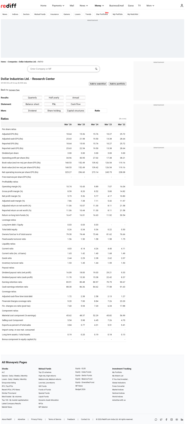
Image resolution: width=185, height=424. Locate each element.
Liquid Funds (44, 397)
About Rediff (7, 419)
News (82, 5)
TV (139, 5)
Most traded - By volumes (12, 397)
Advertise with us (119, 400)
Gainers (67, 14)
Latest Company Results (11, 404)
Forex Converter (118, 386)
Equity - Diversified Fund (84, 382)
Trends (88, 14)
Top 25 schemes (45, 372)
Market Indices (118, 390)
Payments (57, 5)
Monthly (24, 376)
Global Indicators (119, 383)
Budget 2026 (80, 389)
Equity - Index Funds (83, 372)
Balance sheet (32, 104)
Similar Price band (9, 393)
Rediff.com (106, 419)
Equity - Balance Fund (83, 379)
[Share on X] (161, 419)
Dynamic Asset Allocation (49, 400)
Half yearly (54, 97)
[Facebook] (166, 419)
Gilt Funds (43, 386)
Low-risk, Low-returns (47, 383)
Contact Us (85, 419)
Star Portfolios (102, 14)
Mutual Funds (40, 14)
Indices (15, 14)
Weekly (17, 376)
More (149, 5)
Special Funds (44, 393)
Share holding (54, 110)
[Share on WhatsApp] (156, 419)
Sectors (26, 14)
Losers (78, 14)
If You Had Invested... (120, 379)
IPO (3, 386)
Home (43, 5)
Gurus (131, 5)
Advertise (21, 419)
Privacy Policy (36, 419)
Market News (7, 407)
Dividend (32, 110)
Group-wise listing (9, 383)
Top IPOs (9, 386)
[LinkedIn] (182, 419)
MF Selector (43, 407)
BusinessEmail (116, 5)
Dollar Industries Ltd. (27, 62)
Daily (11, 376)
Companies (12, 62)
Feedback (71, 419)
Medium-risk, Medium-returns (50, 379)
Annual (75, 97)
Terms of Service (54, 419)
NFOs (41, 404)
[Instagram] (171, 419)
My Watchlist (132, 14)
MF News (79, 386)
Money (98, 5)
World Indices (117, 397)
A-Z (3, 372)
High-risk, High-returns (47, 376)
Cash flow (76, 104)
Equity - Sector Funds (83, 376)
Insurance (54, 14)
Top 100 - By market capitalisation (15, 400)
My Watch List (117, 376)
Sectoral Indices (118, 393)
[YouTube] (177, 419)
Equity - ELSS (80, 369)
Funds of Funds (45, 390)
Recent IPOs (6, 390)
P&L (54, 104)
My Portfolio (118, 14)
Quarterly (32, 97)
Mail (72, 5)
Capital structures (75, 110)
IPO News (16, 390)
